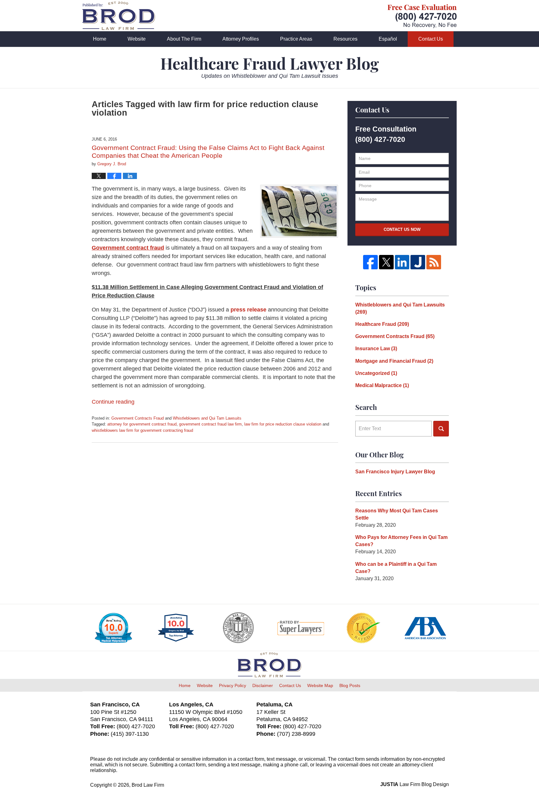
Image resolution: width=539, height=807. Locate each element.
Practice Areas (296, 39)
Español (388, 39)
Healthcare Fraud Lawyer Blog (118, 16)
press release (248, 309)
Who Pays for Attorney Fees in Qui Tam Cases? (401, 541)
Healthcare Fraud (382, 324)
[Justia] (417, 262)
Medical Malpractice (382, 385)
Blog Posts (349, 685)
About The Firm (184, 39)
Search (441, 428)
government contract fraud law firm (210, 424)
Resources (345, 39)
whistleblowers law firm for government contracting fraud (142, 430)
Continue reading (113, 402)
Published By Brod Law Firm (422, 16)
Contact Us (430, 39)
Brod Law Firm (148, 785)
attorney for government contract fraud (142, 424)
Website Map (320, 685)
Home (99, 39)
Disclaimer (262, 685)
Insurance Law (376, 348)
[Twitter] (386, 262)
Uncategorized (376, 373)
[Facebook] (370, 262)
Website (137, 39)
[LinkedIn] (402, 262)
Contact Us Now (402, 229)
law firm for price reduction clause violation (282, 424)
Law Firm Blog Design (414, 784)
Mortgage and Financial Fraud (394, 361)
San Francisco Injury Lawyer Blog (395, 471)
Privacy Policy (232, 685)
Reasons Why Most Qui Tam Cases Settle (396, 514)
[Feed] (433, 262)
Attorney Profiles (240, 39)
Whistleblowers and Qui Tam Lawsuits (207, 418)
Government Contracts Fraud (137, 418)
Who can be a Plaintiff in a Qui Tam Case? (396, 567)
